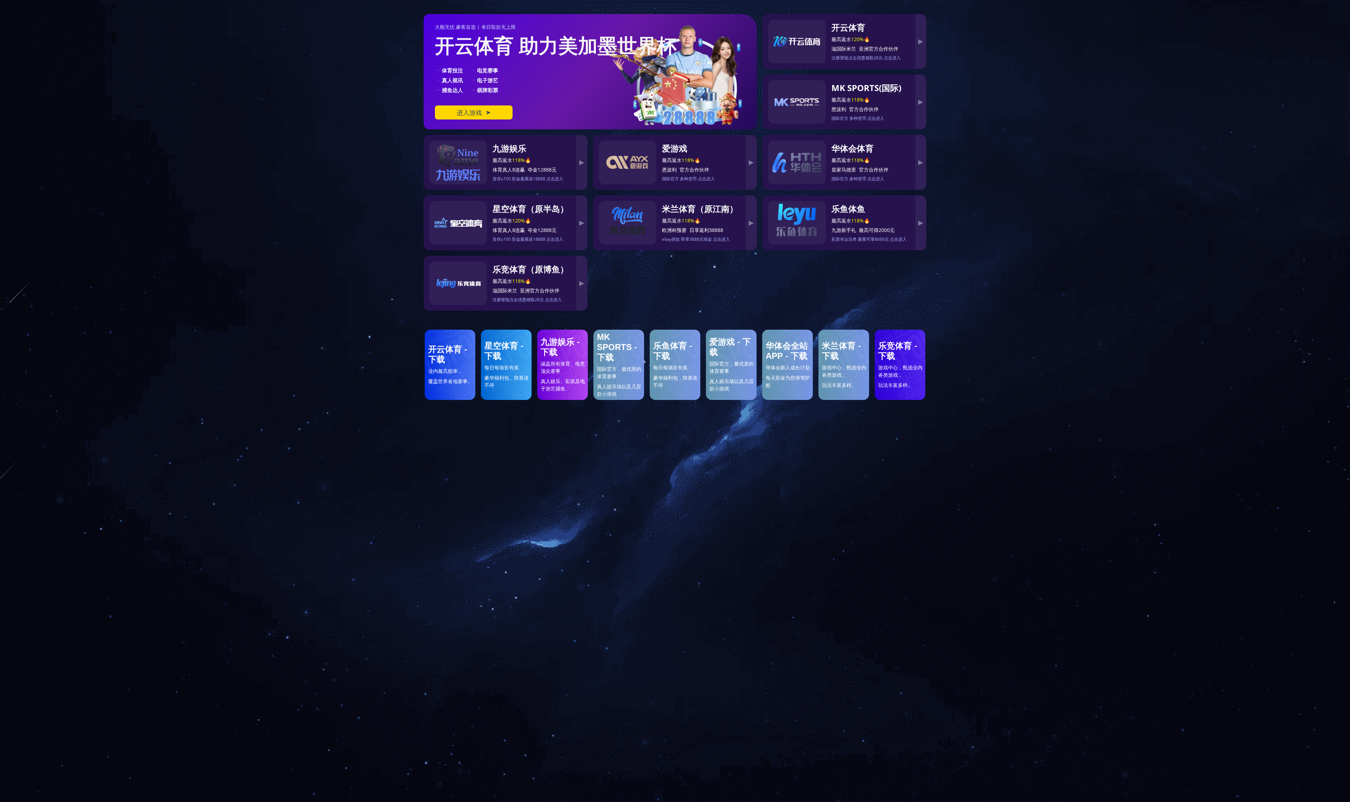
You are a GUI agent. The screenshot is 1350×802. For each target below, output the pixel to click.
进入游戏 (474, 112)
